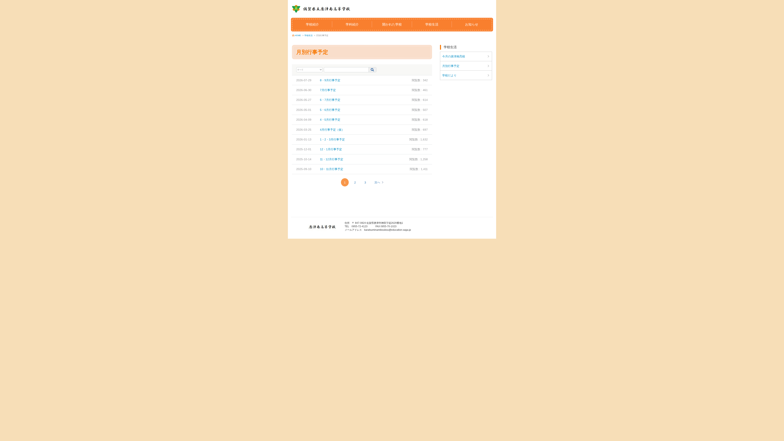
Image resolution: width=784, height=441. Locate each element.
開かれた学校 (392, 24)
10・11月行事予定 (331, 169)
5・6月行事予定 (330, 109)
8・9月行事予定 (330, 80)
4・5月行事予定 (330, 119)
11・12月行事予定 (331, 159)
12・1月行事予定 (331, 149)
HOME (298, 35)
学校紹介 (312, 24)
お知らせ (471, 24)
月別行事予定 (450, 66)
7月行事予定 (328, 90)
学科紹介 (352, 24)
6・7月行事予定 (330, 99)
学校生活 (431, 24)
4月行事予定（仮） (332, 129)
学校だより (449, 75)
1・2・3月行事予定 (332, 139)
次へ (377, 182)
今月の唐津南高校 (453, 56)
